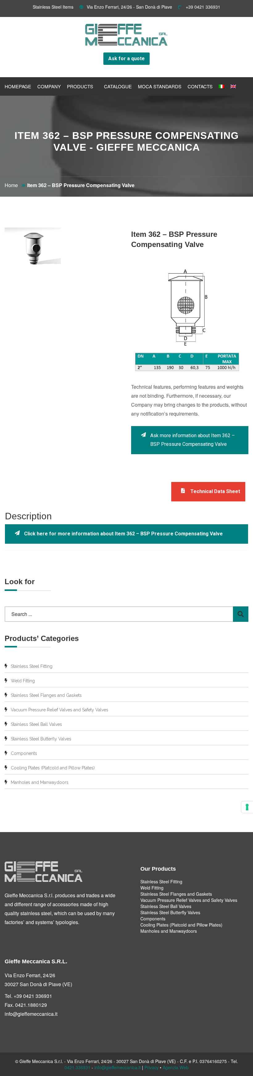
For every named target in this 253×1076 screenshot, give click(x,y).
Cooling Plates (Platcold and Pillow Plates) (53, 767)
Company (49, 86)
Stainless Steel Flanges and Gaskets (46, 695)
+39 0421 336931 (202, 7)
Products (80, 86)
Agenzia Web (176, 1067)
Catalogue (118, 86)
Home (11, 185)
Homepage (18, 86)
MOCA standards (159, 86)
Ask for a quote (126, 58)
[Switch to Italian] (221, 86)
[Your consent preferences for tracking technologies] (247, 807)
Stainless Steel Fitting (31, 666)
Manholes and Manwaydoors (39, 782)
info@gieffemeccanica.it (31, 1013)
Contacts (200, 86)
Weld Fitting (23, 680)
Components (24, 753)
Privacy (151, 1067)
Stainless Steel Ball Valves (36, 724)
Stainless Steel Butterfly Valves (41, 738)
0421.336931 (77, 1067)
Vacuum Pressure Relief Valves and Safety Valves (59, 709)
